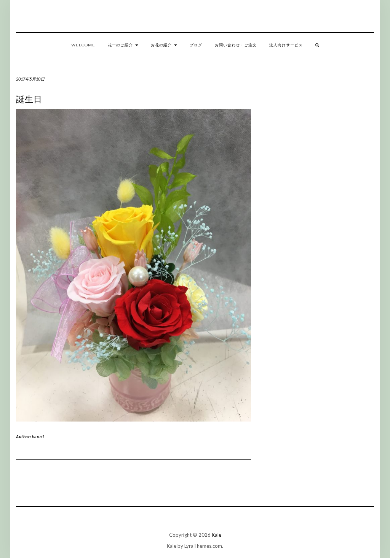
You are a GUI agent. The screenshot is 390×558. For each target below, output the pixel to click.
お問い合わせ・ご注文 (236, 45)
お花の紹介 (162, 45)
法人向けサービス (286, 45)
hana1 (38, 436)
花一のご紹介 (121, 45)
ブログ (196, 45)
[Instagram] (378, 18)
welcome (83, 45)
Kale (216, 535)
